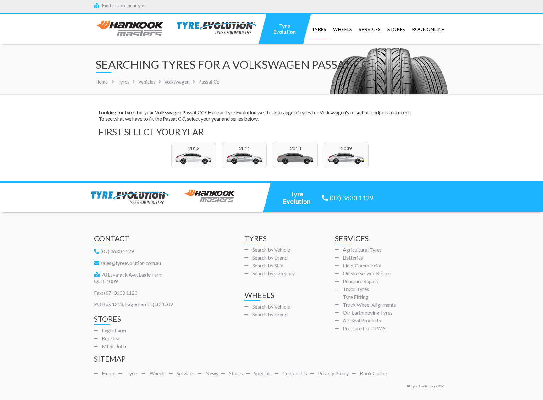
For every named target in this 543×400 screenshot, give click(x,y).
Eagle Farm (114, 330)
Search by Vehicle (271, 250)
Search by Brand (270, 257)
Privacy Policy (333, 373)
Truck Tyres (356, 289)
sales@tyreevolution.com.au (131, 263)
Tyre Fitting (355, 297)
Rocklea (110, 338)
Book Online (428, 29)
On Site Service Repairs (367, 273)
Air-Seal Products (362, 320)
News (212, 373)
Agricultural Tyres (362, 250)
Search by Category (273, 273)
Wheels (342, 29)
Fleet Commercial (362, 265)
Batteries (353, 257)
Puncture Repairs (361, 281)
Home (102, 82)
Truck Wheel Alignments (369, 305)
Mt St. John (114, 346)
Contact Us (294, 373)
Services (370, 29)
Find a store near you (123, 5)
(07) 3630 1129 (352, 197)
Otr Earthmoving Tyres (367, 312)
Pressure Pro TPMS (364, 328)
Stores (396, 29)
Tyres (319, 29)
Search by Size (267, 265)
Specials (263, 373)
